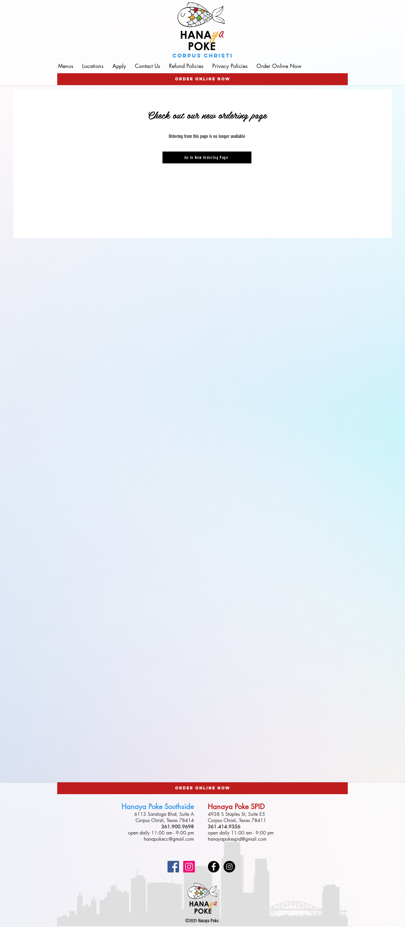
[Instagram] (189, 866)
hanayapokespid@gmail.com (237, 839)
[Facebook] (173, 866)
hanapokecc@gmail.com (169, 839)
